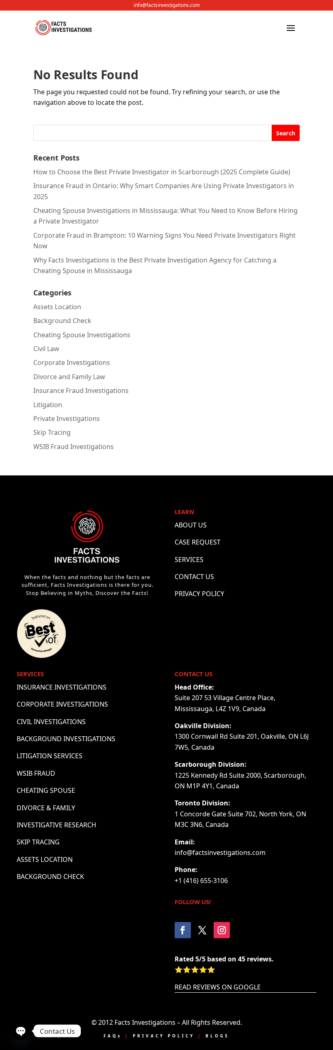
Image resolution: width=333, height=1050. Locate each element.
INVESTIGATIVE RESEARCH (56, 824)
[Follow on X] (202, 930)
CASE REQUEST (198, 542)
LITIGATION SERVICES (49, 755)
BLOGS (217, 1036)
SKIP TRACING (38, 841)
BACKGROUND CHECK (50, 876)
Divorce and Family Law (69, 376)
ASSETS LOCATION (45, 859)
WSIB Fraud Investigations (73, 446)
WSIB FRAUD (36, 773)
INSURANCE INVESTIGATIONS (61, 687)
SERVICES (189, 559)
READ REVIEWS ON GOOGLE (218, 987)
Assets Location (57, 306)
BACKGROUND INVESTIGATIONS (66, 738)
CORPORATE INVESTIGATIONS (62, 704)
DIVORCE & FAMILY (46, 807)
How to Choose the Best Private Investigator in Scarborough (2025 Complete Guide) (161, 171)
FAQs (113, 1036)
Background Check (62, 320)
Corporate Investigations (71, 362)
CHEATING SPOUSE (46, 790)
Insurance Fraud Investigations (81, 390)
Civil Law (46, 348)
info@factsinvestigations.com (167, 5)
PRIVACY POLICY (199, 593)
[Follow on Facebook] (183, 930)
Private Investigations (66, 418)
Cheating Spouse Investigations (81, 334)
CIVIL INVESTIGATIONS (51, 721)
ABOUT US (191, 525)
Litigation (47, 404)
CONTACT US (194, 576)
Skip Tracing (52, 432)
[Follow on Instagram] (222, 930)
